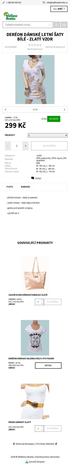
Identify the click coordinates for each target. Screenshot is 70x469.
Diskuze (25, 187)
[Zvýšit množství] (42, 300)
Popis (10, 187)
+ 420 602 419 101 (13, 2)
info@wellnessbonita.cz (57, 2)
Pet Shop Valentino (45, 444)
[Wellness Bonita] (35, 16)
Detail (48, 365)
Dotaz (38, 178)
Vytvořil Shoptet (37, 461)
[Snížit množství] (42, 303)
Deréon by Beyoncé (55, 47)
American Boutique (24, 444)
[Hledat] (50, 24)
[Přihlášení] (56, 25)
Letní (39, 155)
